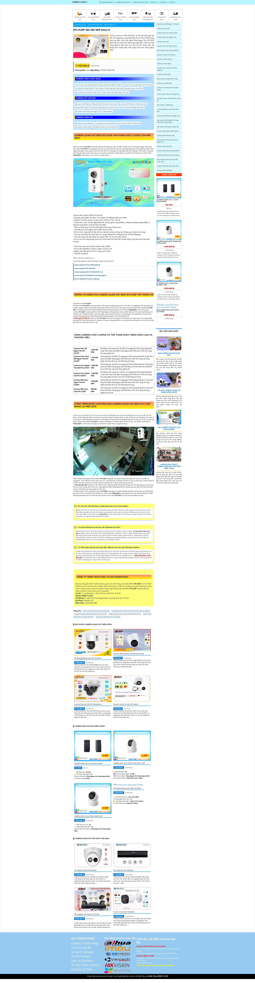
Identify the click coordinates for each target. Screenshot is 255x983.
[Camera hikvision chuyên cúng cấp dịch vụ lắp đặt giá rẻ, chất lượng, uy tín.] (117, 965)
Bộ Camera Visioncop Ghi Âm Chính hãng (127, 123)
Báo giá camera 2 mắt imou (134, 88)
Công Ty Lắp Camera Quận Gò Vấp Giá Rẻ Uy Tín (125, 614)
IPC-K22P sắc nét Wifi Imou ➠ (91, 29)
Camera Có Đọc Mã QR (164, 59)
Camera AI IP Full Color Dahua (167, 46)
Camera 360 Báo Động (164, 170)
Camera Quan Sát (80, 25)
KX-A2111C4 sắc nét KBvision (123, 912)
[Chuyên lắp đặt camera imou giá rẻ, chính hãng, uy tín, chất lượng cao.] (117, 948)
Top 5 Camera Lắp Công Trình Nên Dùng (138, 85)
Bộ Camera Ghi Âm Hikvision (84, 123)
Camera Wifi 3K (107, 111)
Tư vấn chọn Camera (85, 965)
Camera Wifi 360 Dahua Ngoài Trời (168, 116)
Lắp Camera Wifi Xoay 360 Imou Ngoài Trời (167, 141)
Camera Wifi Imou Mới (94, 25)
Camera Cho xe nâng (164, 63)
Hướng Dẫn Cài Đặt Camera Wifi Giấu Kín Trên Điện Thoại (169, 466)
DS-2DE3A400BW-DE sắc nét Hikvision (87, 658)
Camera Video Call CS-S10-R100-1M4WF (88, 763)
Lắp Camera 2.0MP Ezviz (165, 105)
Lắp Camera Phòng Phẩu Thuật (167, 79)
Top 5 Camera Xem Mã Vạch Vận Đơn (87, 92)
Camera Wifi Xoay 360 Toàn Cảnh (168, 166)
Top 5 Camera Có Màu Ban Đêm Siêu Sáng (109, 88)
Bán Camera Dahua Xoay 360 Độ (167, 50)
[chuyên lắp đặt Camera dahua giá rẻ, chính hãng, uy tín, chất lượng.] (117, 943)
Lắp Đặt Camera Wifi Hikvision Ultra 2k (169, 99)
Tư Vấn (171, 2)
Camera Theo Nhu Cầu (140, 2)
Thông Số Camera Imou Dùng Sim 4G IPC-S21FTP (90, 614)
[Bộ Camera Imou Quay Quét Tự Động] (128, 784)
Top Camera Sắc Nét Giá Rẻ (84, 88)
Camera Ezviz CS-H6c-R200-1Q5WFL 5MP (88, 816)
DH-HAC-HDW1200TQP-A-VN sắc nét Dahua (128, 654)
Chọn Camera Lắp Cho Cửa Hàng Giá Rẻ (96, 611)
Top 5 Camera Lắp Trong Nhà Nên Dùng (88, 85)
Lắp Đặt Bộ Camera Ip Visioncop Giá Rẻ (106, 127)
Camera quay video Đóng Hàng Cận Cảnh (115, 92)
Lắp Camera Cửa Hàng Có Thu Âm (86, 914)
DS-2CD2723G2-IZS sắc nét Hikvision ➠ (88, 704)
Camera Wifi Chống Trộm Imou (134, 108)
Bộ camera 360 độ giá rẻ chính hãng (108, 617)
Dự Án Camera (81, 956)
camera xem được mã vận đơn (113, 85)
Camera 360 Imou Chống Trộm (167, 33)
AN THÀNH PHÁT (83, 938)
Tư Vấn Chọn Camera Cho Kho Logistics (167, 69)
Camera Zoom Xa (109, 25)
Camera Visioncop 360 (164, 146)
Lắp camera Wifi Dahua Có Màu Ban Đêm (88, 104)
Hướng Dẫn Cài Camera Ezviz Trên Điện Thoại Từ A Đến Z (131, 611)
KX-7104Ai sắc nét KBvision (123, 870)
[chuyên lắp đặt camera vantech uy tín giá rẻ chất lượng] (117, 959)
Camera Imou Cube (163, 28)
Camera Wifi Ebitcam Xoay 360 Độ (168, 151)
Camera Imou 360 (163, 41)
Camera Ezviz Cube (110, 104)
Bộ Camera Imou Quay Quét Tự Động (127, 788)
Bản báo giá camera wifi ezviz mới (110, 108)
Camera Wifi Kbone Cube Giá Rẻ (167, 131)
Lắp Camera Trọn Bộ (105, 2)
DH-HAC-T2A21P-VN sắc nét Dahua (125, 704)
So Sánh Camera (82, 952)
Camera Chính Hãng (122, 2)
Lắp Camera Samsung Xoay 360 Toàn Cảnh (167, 161)
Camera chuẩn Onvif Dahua (166, 55)
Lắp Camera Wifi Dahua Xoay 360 (168, 127)
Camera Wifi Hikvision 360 (165, 135)
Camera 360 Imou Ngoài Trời (166, 37)
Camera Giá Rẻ (81, 947)
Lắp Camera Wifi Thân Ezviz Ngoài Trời (88, 111)
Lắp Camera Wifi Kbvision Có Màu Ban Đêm (132, 104)
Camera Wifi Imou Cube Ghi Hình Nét (168, 110)
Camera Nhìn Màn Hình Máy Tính (168, 94)
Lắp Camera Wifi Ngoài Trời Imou (168, 24)
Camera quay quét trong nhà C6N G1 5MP (129, 763)
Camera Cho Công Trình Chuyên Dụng (167, 89)
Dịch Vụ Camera (82, 961)
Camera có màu (82, 969)
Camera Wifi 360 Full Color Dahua (168, 155)
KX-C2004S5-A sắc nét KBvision (85, 870)
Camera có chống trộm (164, 83)
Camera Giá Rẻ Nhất (164, 74)
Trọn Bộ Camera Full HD (103, 123)
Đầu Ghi (153, 2)
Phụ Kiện (162, 2)
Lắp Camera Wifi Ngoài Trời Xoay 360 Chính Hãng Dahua (168, 121)
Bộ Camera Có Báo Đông (83, 127)
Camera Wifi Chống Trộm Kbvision (86, 108)
